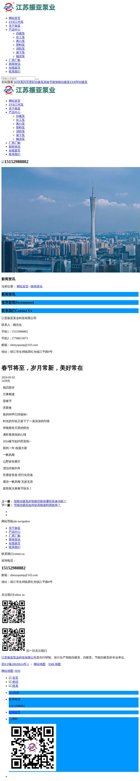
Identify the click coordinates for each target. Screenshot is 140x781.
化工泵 (20, 37)
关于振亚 (14, 25)
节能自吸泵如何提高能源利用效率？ (37, 505)
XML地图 (54, 664)
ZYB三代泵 (16, 21)
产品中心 (14, 29)
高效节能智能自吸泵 (57, 82)
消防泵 (20, 48)
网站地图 (39, 664)
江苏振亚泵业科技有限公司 (18, 657)
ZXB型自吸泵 (79, 82)
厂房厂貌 (14, 60)
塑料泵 (20, 44)
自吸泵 (20, 33)
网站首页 (14, 18)
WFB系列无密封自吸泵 (29, 82)
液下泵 (20, 52)
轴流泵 (20, 56)
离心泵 (20, 41)
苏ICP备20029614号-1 (15, 664)
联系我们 (14, 71)
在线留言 (14, 67)
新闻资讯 (14, 63)
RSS (17, 670)
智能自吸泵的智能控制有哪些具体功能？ (40, 501)
